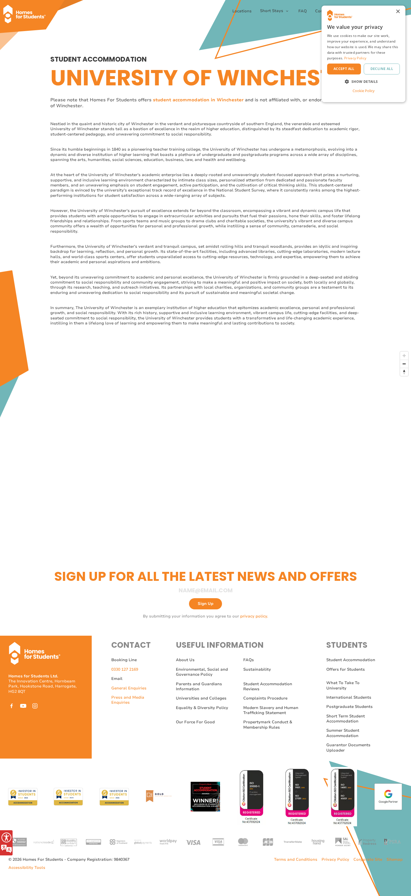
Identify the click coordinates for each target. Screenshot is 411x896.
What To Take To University (343, 685)
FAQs (248, 660)
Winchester (229, 100)
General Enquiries (129, 688)
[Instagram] (35, 706)
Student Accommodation (350, 660)
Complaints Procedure (265, 698)
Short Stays (272, 10)
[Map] (230, 438)
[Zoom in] (404, 356)
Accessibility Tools (26, 867)
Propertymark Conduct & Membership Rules (267, 724)
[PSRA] (392, 841)
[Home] (26, 11)
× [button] (398, 12)
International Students (348, 697)
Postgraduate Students (349, 706)
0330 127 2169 (124, 669)
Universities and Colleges (201, 698)
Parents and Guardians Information (199, 686)
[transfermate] (292, 841)
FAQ (302, 11)
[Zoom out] (404, 364)
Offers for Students (345, 669)
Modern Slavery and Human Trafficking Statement (270, 710)
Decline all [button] (381, 68)
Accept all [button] (344, 68)
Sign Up (205, 603)
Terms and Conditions (295, 859)
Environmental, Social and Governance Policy (202, 672)
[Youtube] (23, 706)
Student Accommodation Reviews (267, 686)
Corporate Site (367, 859)
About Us (185, 660)
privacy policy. (254, 616)
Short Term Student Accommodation (345, 718)
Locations (242, 11)
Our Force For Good (195, 722)
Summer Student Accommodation (342, 733)
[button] (363, 81)
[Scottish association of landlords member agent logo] (342, 841)
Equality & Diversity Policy (202, 707)
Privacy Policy (335, 859)
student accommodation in (184, 100)
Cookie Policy (364, 90)
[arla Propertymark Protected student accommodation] (93, 841)
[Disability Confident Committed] (68, 841)
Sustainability (257, 669)
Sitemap (394, 859)
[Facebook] (11, 706)
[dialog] (363, 54)
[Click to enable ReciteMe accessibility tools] (6, 842)
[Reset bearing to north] (404, 372)
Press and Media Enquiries (127, 700)
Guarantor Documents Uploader (348, 747)
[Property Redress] (367, 841)
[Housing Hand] (317, 841)
